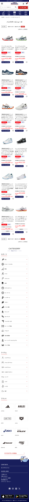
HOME (2, 17)
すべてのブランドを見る (10, 453)
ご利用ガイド (4, 474)
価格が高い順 (17, 26)
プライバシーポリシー (6, 481)
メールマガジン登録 (5, 478)
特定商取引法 (4, 480)
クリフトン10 (10, 10)
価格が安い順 (10, 26)
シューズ (7, 17)
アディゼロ (4, 10)
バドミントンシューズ (17, 10)
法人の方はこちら (5, 467)
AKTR (24, 10)
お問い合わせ (4, 476)
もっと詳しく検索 (23, 7)
